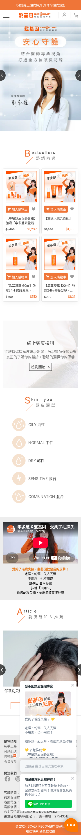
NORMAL (40, 442)
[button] (6, 15)
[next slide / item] (75, 75)
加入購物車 (19, 209)
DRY (36, 460)
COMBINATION (46, 496)
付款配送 (10, 751)
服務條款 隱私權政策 (40, 831)
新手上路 (10, 746)
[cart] (76, 15)
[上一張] (5, 75)
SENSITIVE (42, 478)
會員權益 (10, 761)
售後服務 (10, 756)
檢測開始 (40, 367)
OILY (36, 424)
